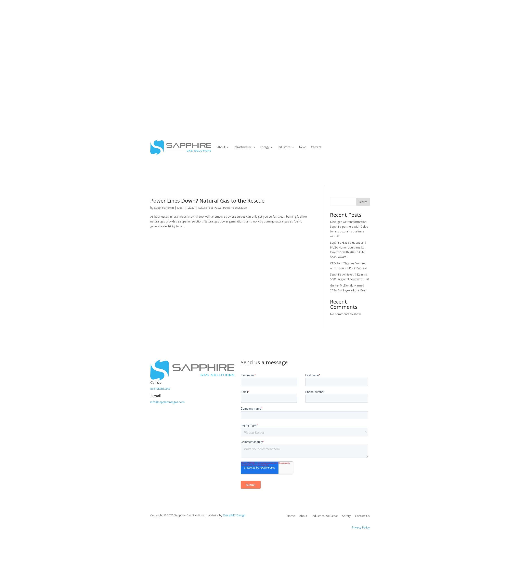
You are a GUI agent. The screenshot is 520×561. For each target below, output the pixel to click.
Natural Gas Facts (209, 207)
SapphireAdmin (164, 207)
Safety (346, 516)
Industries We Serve (325, 516)
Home (291, 516)
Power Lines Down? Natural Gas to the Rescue (207, 200)
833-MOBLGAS (160, 389)
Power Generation (235, 207)
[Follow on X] (161, 411)
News (299, 57)
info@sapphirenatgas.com (167, 402)
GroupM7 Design (234, 515)
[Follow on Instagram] (170, 411)
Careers (314, 57)
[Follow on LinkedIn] (178, 411)
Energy (256, 57)
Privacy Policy (361, 527)
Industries (279, 57)
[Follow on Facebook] (153, 411)
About (205, 57)
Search (363, 202)
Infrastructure (230, 57)
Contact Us (166, 72)
